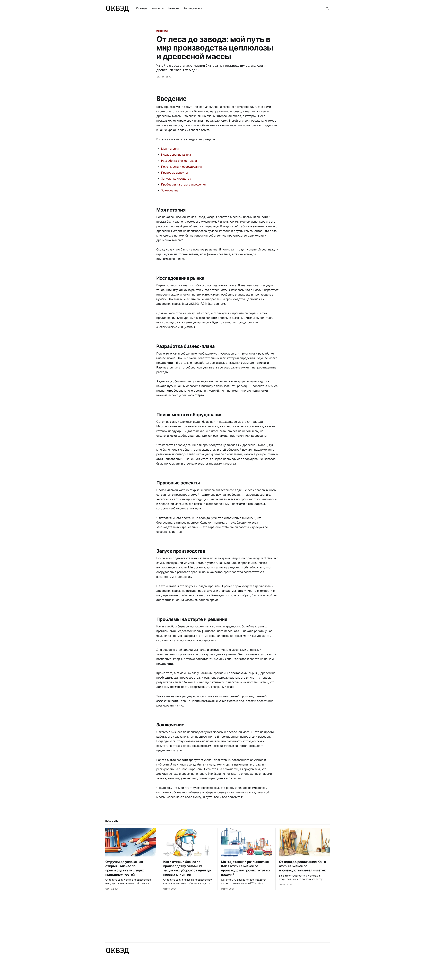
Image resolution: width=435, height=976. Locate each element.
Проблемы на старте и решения (183, 184)
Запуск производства (176, 178)
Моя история (170, 148)
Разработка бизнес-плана (179, 160)
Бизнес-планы (193, 8)
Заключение (169, 190)
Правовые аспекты (174, 172)
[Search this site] (327, 8)
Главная (141, 8)
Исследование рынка (176, 154)
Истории (173, 8)
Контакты (158, 8)
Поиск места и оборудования (181, 166)
